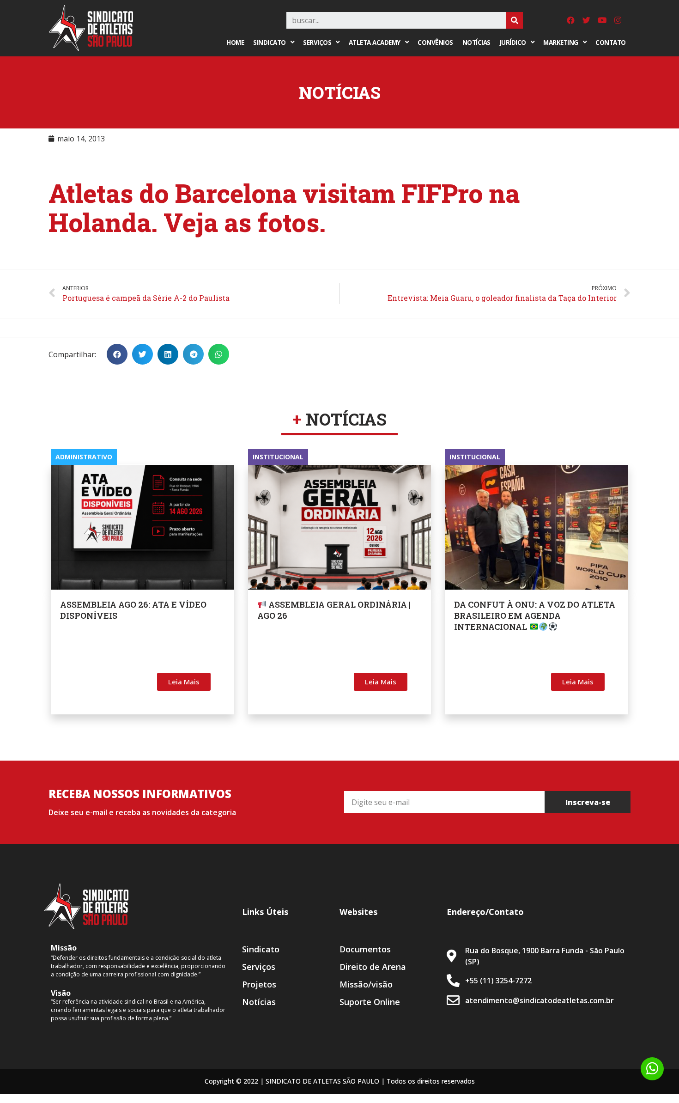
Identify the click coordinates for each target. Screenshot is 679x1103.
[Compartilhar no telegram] (193, 354)
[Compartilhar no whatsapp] (218, 354)
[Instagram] (617, 20)
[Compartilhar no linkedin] (168, 354)
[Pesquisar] (514, 20)
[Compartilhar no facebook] (117, 354)
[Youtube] (602, 20)
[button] (184, 682)
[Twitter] (586, 20)
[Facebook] (570, 20)
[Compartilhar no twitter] (142, 354)
